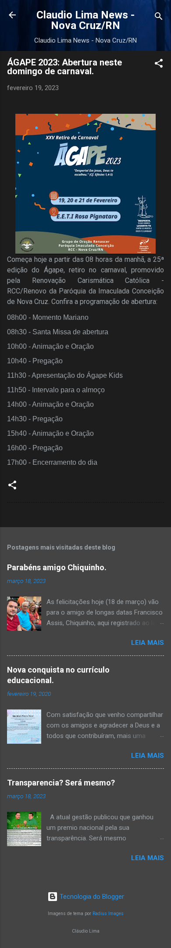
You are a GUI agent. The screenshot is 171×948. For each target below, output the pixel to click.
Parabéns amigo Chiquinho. (57, 567)
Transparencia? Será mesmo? (61, 782)
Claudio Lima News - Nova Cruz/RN (85, 20)
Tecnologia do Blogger (91, 897)
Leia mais (147, 643)
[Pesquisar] (158, 17)
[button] (158, 65)
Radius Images (108, 913)
